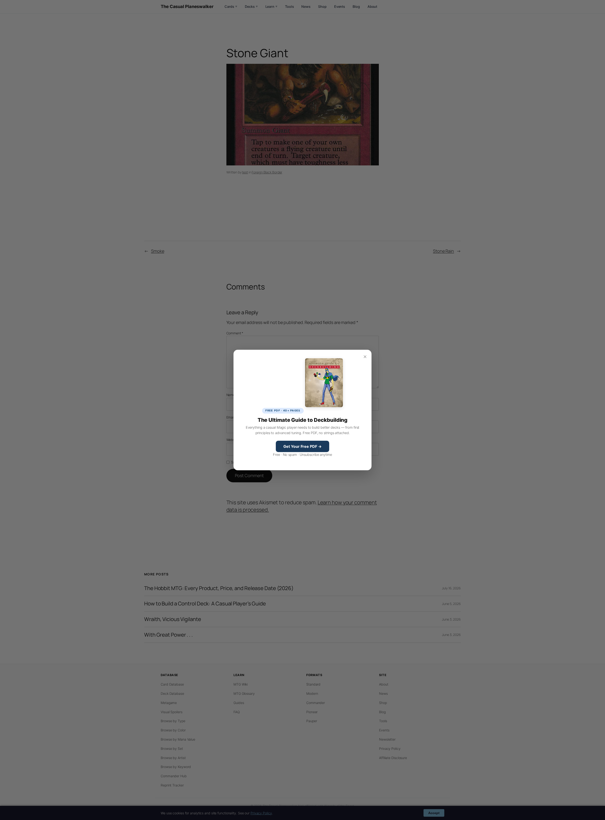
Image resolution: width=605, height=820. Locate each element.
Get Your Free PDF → (302, 446)
